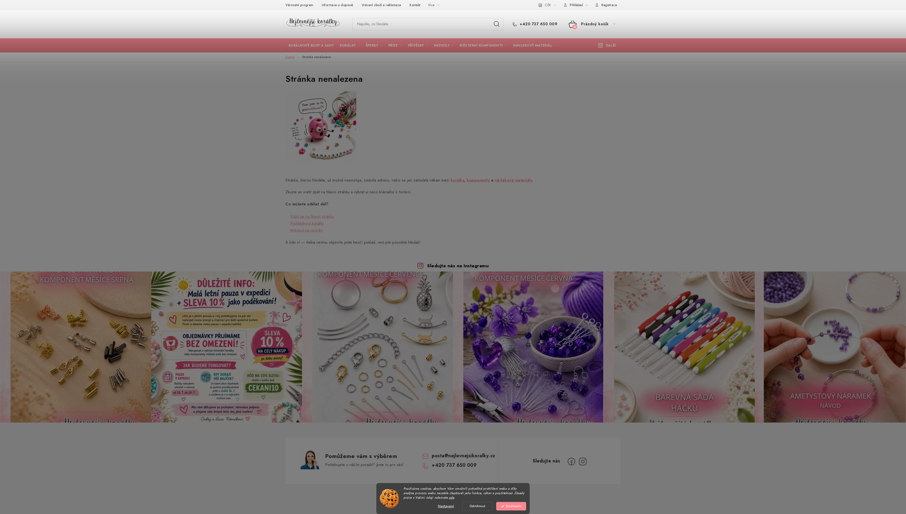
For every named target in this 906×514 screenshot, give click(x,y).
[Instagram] (583, 461)
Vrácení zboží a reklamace (381, 5)
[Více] (607, 45)
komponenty (478, 180)
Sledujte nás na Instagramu (458, 265)
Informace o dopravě (337, 5)
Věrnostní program (299, 5)
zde (451, 497)
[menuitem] (311, 45)
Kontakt (415, 5)
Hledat (496, 24)
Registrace (609, 5)
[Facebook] (571, 461)
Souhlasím (513, 506)
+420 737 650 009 (538, 24)
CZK (548, 5)
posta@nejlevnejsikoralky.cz (463, 455)
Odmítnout (477, 506)
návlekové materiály (514, 180)
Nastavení (446, 506)
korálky (457, 180)
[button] (309, 216)
